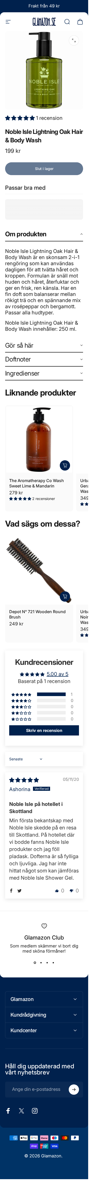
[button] (20, 118)
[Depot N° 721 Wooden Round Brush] (39, 570)
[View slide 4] (53, 963)
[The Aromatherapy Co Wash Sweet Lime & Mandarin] (39, 439)
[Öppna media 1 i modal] (74, 40)
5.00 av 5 (57, 674)
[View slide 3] (47, 963)
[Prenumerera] (74, 1089)
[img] (24, 780)
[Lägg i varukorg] (65, 465)
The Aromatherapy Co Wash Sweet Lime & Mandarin (36, 483)
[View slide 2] (41, 963)
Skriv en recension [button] (44, 730)
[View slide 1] (35, 963)
